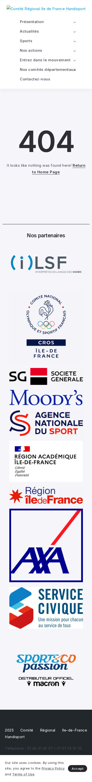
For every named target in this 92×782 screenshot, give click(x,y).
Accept (77, 768)
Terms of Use (23, 774)
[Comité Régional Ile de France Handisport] (46, 8)
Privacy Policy (53, 768)
